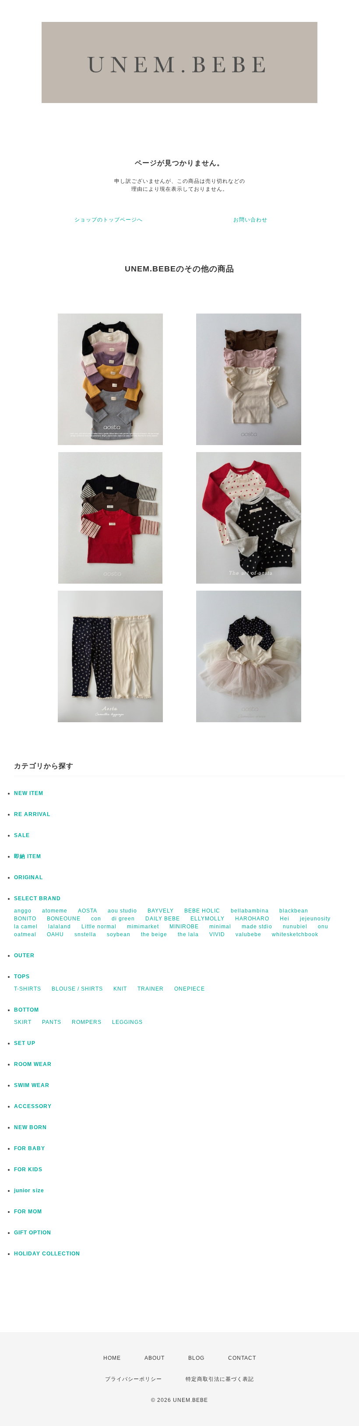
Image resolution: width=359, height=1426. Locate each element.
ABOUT (154, 1358)
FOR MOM (28, 1212)
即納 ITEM (27, 856)
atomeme (54, 911)
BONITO (25, 919)
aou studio (122, 911)
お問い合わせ (250, 220)
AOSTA (87, 911)
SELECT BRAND (37, 898)
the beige (154, 934)
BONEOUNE (64, 919)
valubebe (248, 934)
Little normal (98, 926)
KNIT (120, 989)
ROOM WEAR (33, 1064)
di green (123, 919)
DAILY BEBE (162, 919)
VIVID (217, 934)
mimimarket (143, 926)
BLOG (196, 1358)
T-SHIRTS (27, 989)
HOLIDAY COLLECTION (47, 1254)
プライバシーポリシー (133, 1379)
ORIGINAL (28, 877)
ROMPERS (87, 1022)
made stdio (257, 926)
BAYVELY (161, 911)
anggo (23, 911)
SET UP (24, 1043)
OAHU (55, 934)
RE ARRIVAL (32, 814)
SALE (22, 835)
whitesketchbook (295, 934)
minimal (220, 926)
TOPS (22, 976)
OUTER (24, 955)
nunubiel (295, 926)
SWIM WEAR (31, 1085)
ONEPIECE (189, 989)
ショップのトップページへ (108, 220)
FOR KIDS (28, 1169)
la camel (26, 926)
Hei (284, 919)
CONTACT (242, 1358)
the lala (188, 934)
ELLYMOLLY (207, 919)
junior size (29, 1190)
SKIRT (23, 1022)
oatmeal (25, 934)
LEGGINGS (127, 1022)
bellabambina (250, 911)
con (96, 919)
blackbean (293, 911)
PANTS (51, 1022)
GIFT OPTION (32, 1233)
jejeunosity (315, 919)
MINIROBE (184, 926)
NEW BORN (30, 1127)
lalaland (59, 926)
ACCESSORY (33, 1106)
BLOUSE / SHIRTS (77, 989)
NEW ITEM (28, 793)
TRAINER (150, 989)
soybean (118, 934)
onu (323, 926)
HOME (112, 1358)
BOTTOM (26, 1010)
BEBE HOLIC (202, 911)
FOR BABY (29, 1148)
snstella (85, 934)
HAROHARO (252, 919)
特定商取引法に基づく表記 (220, 1379)
